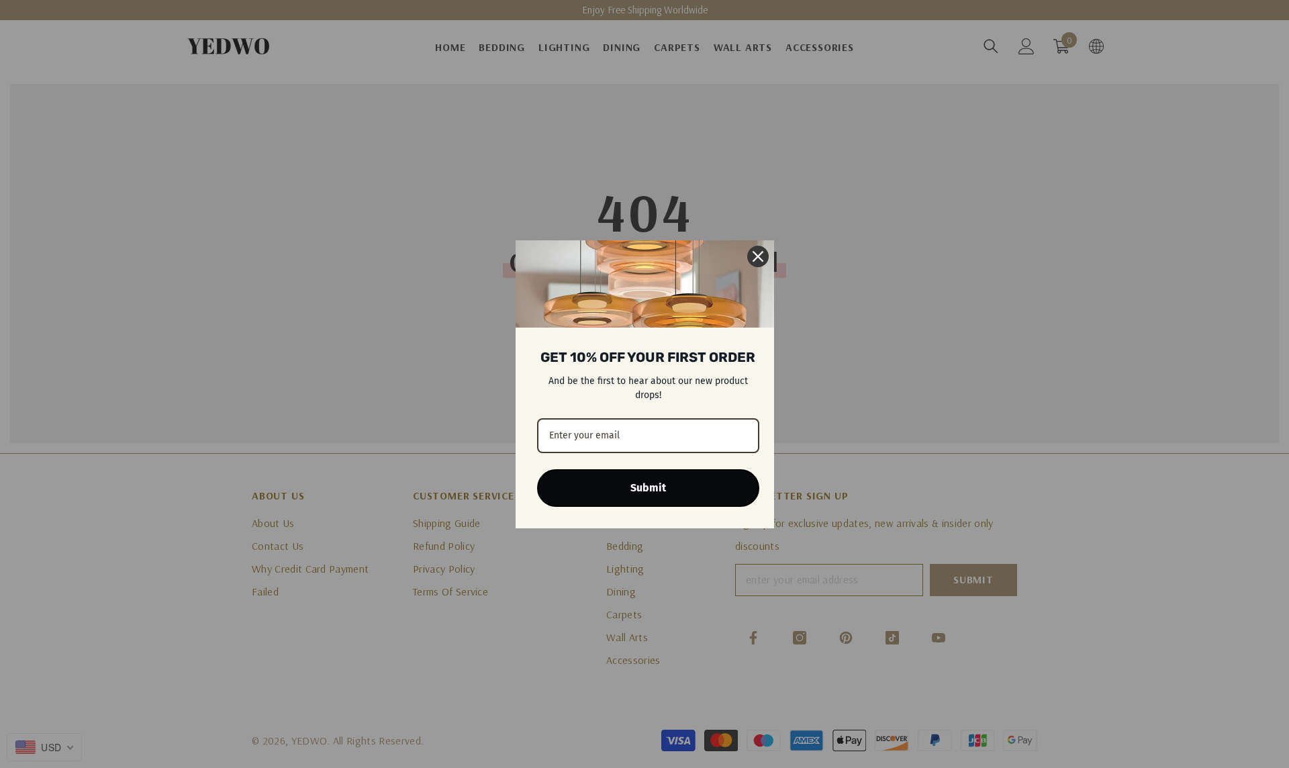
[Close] (758, 256)
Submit (648, 487)
